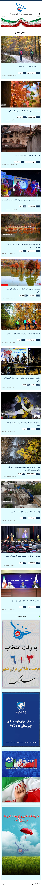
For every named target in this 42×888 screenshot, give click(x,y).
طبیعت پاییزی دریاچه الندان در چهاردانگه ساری (24, 111)
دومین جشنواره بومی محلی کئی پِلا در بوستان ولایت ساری (23, 424)
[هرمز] (21, 22)
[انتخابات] (21, 654)
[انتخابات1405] (21, 777)
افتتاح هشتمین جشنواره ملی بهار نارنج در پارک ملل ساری (21, 200)
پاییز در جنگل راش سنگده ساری (29, 66)
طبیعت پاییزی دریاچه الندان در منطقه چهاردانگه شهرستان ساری (24, 246)
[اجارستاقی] (21, 719)
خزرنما (32, 884)
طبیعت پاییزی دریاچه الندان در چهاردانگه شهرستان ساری (23, 290)
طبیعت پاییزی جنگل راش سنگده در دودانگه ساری (23, 334)
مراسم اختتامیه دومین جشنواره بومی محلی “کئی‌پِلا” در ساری (21, 379)
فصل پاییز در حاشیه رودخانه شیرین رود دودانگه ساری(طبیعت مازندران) (24, 468)
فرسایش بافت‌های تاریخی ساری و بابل (27, 155)
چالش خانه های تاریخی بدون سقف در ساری (25, 512)
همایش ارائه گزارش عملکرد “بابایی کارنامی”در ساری (23, 556)
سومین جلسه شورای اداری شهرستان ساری (26, 601)
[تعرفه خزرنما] (21, 841)
